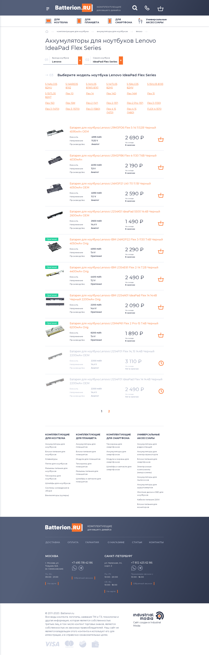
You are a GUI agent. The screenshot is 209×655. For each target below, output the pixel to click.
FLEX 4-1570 (154, 108)
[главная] (46, 31)
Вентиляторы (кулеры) (57, 495)
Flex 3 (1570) (73, 108)
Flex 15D (50, 103)
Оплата (73, 542)
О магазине (116, 542)
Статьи (137, 542)
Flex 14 (90, 93)
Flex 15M (70, 103)
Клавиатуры (51, 459)
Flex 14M (132, 93)
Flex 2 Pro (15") (135, 103)
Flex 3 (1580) (93, 108)
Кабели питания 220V (148, 499)
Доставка (52, 542)
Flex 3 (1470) (52, 108)
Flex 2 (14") (92, 103)
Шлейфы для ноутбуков (57, 483)
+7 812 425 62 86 (141, 562)
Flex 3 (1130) (154, 103)
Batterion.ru (64, 527)
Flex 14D (111, 93)
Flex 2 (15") (112, 103)
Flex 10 (69, 93)
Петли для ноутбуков (56, 463)
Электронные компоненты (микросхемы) (144, 469)
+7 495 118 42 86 (82, 562)
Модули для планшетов (88, 459)
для (61, 21)
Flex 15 (151, 93)
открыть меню (47, 8)
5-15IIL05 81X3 (155, 84)
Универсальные (156, 21)
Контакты (156, 542)
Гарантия (92, 542)
